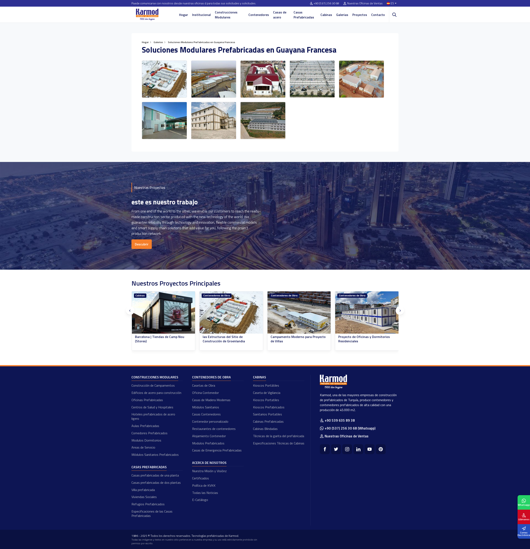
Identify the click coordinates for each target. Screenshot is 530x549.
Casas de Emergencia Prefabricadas (217, 450)
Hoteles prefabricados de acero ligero (153, 416)
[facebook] (325, 449)
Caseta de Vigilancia (266, 392)
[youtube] (370, 449)
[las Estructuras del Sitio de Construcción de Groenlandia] (163, 312)
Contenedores (258, 14)
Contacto (378, 14)
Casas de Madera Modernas (211, 399)
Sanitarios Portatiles (267, 414)
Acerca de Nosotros (209, 462)
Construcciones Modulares (226, 15)
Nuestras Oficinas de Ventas (365, 3)
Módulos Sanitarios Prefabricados (155, 454)
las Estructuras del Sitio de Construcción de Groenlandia (156, 339)
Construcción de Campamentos (153, 385)
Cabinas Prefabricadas (268, 421)
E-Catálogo (200, 499)
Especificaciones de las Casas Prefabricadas (151, 513)
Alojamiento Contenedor (209, 435)
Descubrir (141, 244)
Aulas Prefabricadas (145, 425)
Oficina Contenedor (205, 392)
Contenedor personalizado (210, 421)
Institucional (201, 14)
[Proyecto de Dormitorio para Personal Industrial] (367, 312)
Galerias (342, 14)
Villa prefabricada (143, 489)
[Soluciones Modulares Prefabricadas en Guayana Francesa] (164, 79)
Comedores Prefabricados (149, 433)
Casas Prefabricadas (304, 15)
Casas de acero (279, 15)
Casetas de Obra (203, 385)
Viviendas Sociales (144, 496)
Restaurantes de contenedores (214, 428)
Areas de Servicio (143, 447)
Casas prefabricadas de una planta (155, 475)
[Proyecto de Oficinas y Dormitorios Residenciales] (299, 312)
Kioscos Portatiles (266, 399)
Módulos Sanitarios (205, 407)
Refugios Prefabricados (148, 504)
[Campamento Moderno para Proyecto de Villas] (231, 312)
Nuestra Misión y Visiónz (209, 470)
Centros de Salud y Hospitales (152, 407)
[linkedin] (358, 449)
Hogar (183, 14)
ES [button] (392, 3)
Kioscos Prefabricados (268, 407)
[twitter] (336, 449)
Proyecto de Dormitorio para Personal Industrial (366, 339)
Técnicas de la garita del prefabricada (278, 435)
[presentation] (130, 310)
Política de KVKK (204, 485)
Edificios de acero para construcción (156, 392)
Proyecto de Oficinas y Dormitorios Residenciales (296, 339)
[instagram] (347, 449)
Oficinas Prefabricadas (147, 399)
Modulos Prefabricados (208, 443)
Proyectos (359, 14)
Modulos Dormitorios (146, 440)
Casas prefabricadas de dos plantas (156, 482)
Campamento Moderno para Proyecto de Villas (230, 339)
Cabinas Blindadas (265, 428)
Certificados (200, 478)
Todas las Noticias (205, 492)
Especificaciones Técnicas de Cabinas (278, 443)
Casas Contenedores (206, 414)
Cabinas (326, 14)
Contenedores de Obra (148, 295)
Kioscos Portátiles (266, 385)
